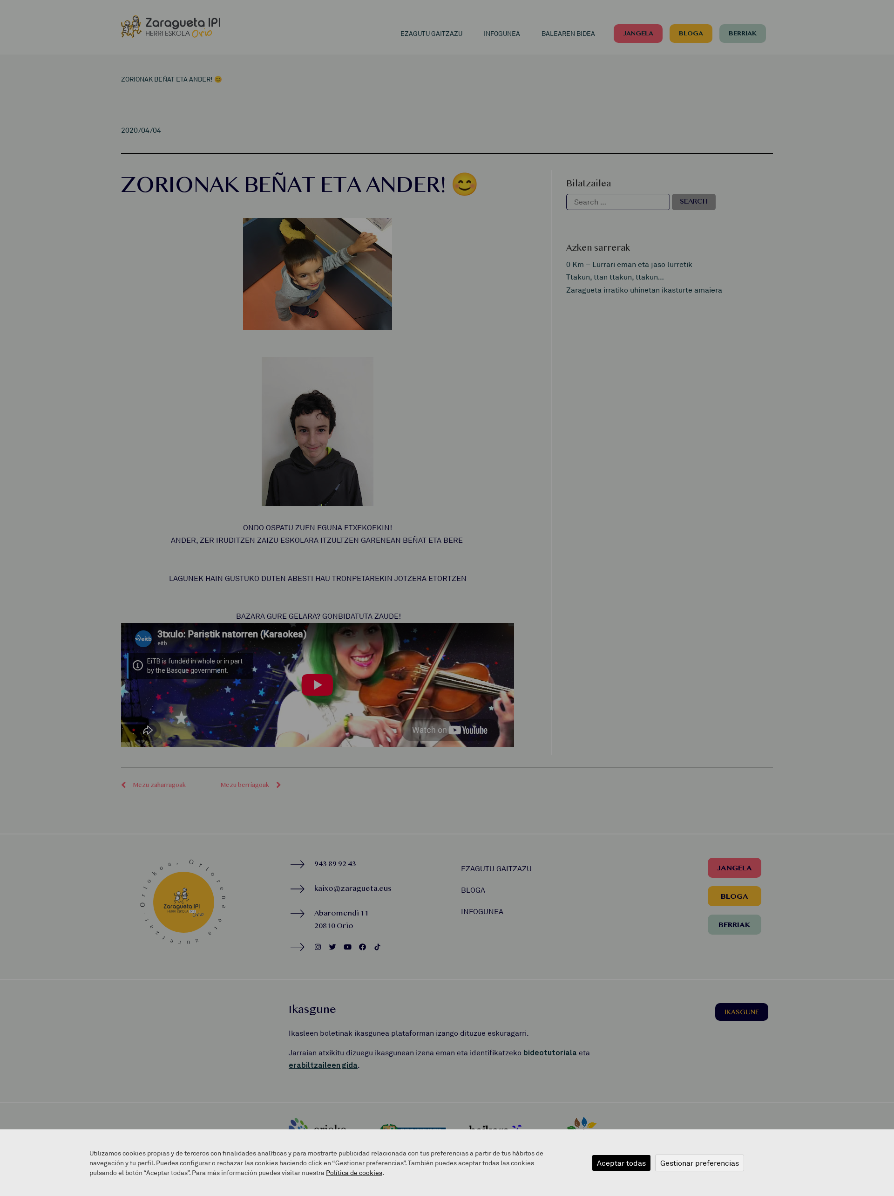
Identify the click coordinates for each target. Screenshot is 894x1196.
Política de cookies (354, 1172)
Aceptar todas (621, 1163)
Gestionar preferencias (699, 1163)
